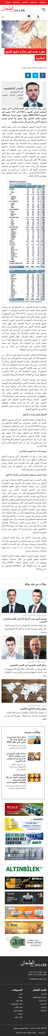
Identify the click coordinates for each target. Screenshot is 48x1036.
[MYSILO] (24, 809)
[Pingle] (24, 824)
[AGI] (24, 838)
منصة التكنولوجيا (17, 1004)
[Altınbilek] (24, 868)
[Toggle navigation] (43, 9)
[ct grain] (24, 942)
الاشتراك (43, 1004)
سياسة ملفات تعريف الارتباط (26, 1032)
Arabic (25, 2)
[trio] (24, 927)
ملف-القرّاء (42, 1000)
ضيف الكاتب (18, 1007)
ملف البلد (19, 1000)
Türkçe (8, 2)
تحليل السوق (18, 1010)
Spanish (33, 2)
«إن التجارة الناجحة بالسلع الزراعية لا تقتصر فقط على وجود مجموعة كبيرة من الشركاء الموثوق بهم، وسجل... (25, 628)
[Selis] (24, 912)
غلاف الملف (18, 1017)
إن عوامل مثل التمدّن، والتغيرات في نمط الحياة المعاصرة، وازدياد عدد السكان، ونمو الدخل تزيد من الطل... (25, 715)
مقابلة (20, 1014)
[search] (3, 17)
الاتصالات (43, 1010)
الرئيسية (42, 1032)
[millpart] (24, 883)
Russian (16, 2)
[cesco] (24, 853)
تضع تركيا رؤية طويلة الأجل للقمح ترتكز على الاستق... (17, 746)
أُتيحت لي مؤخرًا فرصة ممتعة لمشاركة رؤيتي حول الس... (16, 786)
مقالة (21, 997)
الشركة (43, 994)
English (42, 2)
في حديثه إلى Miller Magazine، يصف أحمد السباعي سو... (18, 766)
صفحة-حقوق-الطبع (39, 997)
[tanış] (24, 897)
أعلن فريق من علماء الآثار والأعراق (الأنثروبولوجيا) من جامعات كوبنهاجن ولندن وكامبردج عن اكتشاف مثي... (25, 672)
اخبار (21, 994)
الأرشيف (43, 1007)
